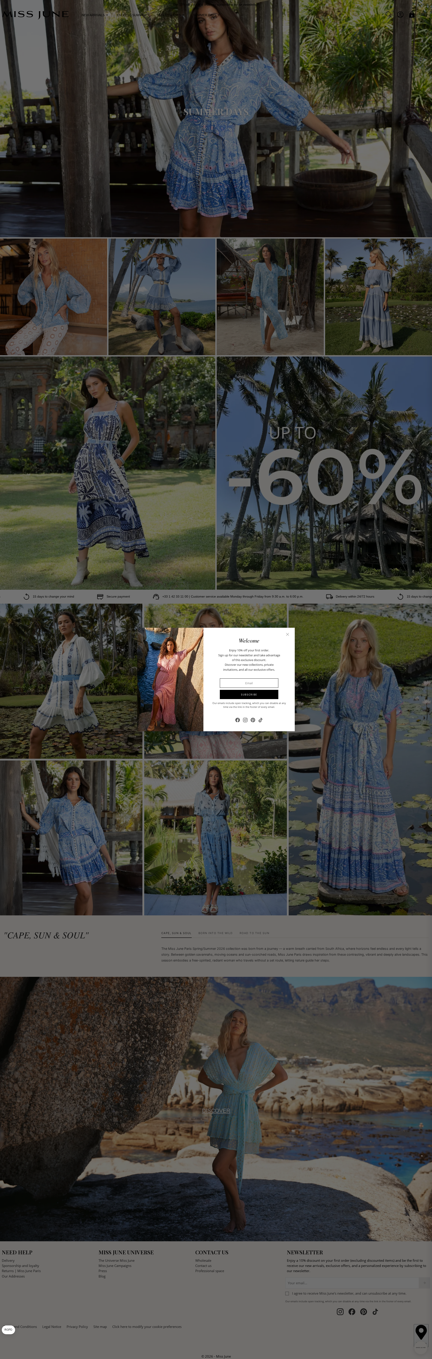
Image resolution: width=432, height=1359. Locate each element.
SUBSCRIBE (249, 694)
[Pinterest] (253, 720)
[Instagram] (245, 720)
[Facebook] (237, 720)
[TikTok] (260, 720)
